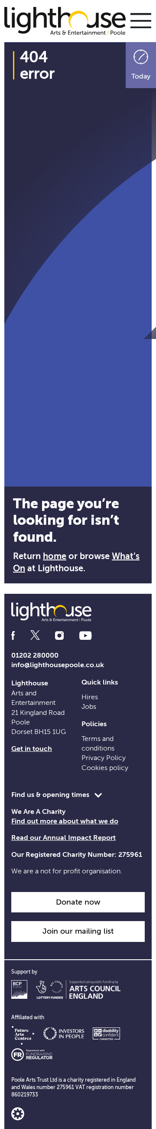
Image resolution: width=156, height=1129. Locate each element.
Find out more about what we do (64, 821)
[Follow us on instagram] (59, 636)
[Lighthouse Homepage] (69, 20)
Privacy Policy (103, 758)
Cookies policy (104, 768)
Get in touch (31, 749)
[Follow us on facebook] (13, 636)
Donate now (78, 902)
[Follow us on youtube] (85, 636)
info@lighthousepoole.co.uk (57, 665)
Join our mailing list (78, 931)
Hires (89, 697)
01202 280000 (34, 655)
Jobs (88, 707)
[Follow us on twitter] (35, 636)
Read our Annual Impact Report (63, 838)
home (54, 556)
